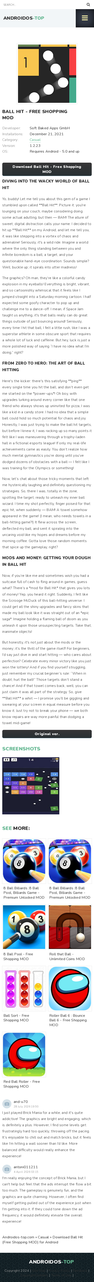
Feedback (80, 1270)
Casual (35, 139)
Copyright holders (34, 1275)
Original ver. (47, 733)
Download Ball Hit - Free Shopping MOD (47, 169)
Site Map (39, 1270)
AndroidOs (23, 18)
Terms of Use (61, 1275)
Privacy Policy (59, 1270)
